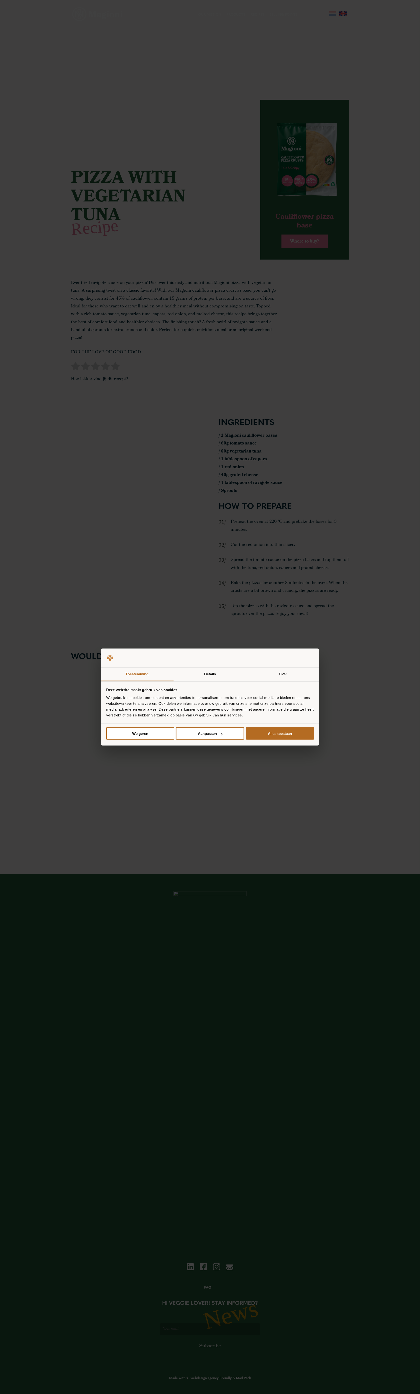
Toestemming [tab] (137, 674)
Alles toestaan (280, 734)
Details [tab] (210, 674)
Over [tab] (283, 674)
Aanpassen (207, 734)
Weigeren (140, 734)
